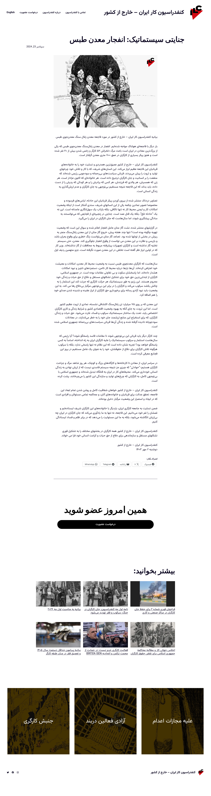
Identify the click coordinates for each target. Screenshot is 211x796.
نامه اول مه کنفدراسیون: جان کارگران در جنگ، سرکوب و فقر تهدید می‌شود (106, 610)
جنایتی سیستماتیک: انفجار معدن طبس (127, 39)
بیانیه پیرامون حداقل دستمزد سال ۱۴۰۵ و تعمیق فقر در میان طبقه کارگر (59, 651)
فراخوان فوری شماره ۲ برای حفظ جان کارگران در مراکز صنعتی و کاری (155, 610)
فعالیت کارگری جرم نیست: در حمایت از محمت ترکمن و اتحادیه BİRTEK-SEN (106, 651)
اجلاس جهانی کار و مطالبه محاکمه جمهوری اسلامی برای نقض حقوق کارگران (153, 651)
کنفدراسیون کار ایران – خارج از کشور (144, 12)
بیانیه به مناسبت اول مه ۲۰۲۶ (64, 609)
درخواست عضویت (106, 524)
